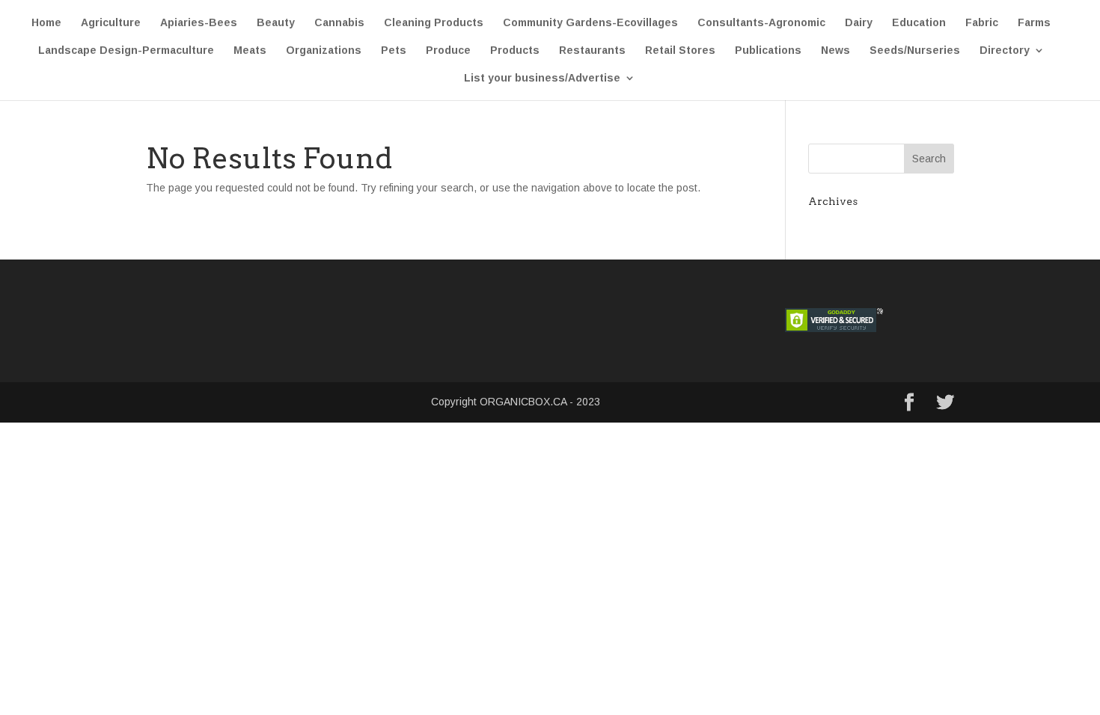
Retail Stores (680, 50)
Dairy (859, 22)
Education (919, 22)
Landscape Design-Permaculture (126, 50)
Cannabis (339, 22)
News (835, 50)
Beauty (276, 22)
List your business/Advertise (542, 78)
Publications (768, 50)
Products (515, 50)
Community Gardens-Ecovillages (590, 22)
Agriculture (111, 22)
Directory (1005, 50)
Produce (448, 50)
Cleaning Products (433, 22)
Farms (1034, 22)
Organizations (323, 50)
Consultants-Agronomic (761, 22)
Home (46, 22)
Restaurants (592, 50)
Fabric (981, 22)
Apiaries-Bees (198, 22)
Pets (393, 50)
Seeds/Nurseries (915, 50)
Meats (249, 50)
